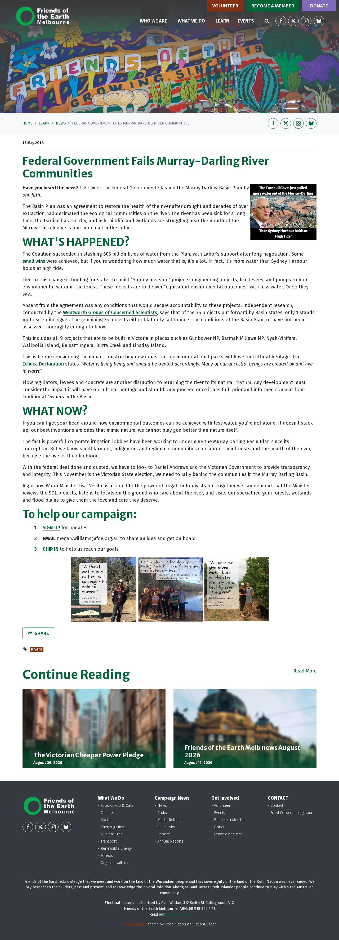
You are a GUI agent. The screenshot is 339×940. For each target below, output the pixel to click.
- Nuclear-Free (110, 834)
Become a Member (272, 5)
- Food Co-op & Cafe (115, 805)
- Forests (105, 855)
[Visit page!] (280, 21)
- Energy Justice (111, 827)
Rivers (36, 649)
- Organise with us (113, 863)
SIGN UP (51, 528)
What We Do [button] (191, 21)
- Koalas (105, 820)
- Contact (275, 805)
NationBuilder (204, 924)
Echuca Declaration (43, 364)
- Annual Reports (169, 841)
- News (161, 805)
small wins (34, 261)
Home (28, 123)
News (61, 123)
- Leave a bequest (226, 834)
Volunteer (225, 5)
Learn (225, 21)
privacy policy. (178, 914)
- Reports (163, 834)
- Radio (161, 812)
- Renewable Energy (115, 848)
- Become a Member (228, 820)
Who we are (153, 21)
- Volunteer (220, 805)
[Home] (42, 16)
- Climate (105, 812)
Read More (304, 671)
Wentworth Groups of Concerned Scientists (110, 312)
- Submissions (166, 827)
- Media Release (168, 820)
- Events (218, 812)
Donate (319, 5)
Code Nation (175, 924)
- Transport (107, 841)
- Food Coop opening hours (291, 812)
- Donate (218, 827)
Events (246, 21)
